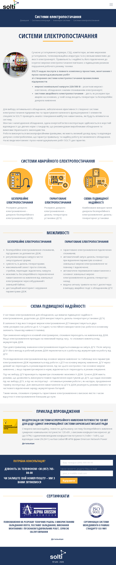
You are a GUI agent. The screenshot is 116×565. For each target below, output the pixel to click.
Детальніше (28, 443)
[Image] (10, 426)
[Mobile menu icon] (111, 4)
